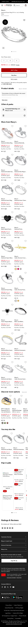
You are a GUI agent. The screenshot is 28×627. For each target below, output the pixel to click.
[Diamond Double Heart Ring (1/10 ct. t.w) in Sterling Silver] (7, 161)
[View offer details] (14, 110)
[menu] (2, 5)
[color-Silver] (21, 269)
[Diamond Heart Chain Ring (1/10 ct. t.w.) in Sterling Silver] (20, 189)
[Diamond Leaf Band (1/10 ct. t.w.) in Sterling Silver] (7, 439)
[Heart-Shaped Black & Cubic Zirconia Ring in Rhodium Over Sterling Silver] (7, 311)
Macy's (3, 10)
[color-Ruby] (18, 269)
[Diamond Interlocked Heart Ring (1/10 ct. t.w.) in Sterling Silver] (19, 439)
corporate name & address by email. (14, 623)
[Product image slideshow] (14, 36)
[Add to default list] (12, 126)
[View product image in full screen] (3, 48)
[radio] (15, 269)
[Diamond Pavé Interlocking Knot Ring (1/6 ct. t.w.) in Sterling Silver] (20, 218)
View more (4, 100)
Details (17, 65)
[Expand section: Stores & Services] (14, 545)
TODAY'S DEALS (5, 1)
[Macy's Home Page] (8, 5)
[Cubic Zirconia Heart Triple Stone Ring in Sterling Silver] (20, 368)
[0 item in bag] (26, 5)
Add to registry (14, 79)
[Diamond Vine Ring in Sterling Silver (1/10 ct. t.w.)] (20, 161)
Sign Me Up (14, 560)
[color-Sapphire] (2, 423)
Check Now (18, 577)
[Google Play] (17, 597)
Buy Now (14, 75)
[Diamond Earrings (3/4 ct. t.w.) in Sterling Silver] (17, 401)
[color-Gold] (16, 269)
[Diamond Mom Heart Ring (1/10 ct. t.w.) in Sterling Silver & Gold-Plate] (7, 339)
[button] (14, 36)
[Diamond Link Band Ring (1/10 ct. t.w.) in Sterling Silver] (7, 368)
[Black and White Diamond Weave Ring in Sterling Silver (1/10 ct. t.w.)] (20, 311)
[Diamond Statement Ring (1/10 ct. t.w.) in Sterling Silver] (20, 339)
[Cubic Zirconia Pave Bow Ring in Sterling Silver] (20, 279)
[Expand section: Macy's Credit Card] (14, 541)
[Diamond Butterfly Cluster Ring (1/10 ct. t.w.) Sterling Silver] (20, 132)
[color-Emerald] (5, 423)
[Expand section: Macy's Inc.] (14, 549)
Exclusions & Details (11, 577)
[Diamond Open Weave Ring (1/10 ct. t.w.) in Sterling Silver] (7, 247)
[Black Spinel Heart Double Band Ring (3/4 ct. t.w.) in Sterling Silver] (7, 218)
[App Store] (6, 597)
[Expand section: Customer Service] (14, 537)
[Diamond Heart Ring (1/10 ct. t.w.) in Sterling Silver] (7, 189)
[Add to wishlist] (24, 20)
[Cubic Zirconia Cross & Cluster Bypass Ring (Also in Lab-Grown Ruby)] (20, 247)
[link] (7, 146)
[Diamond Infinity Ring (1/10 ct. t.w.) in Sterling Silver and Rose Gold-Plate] (7, 132)
